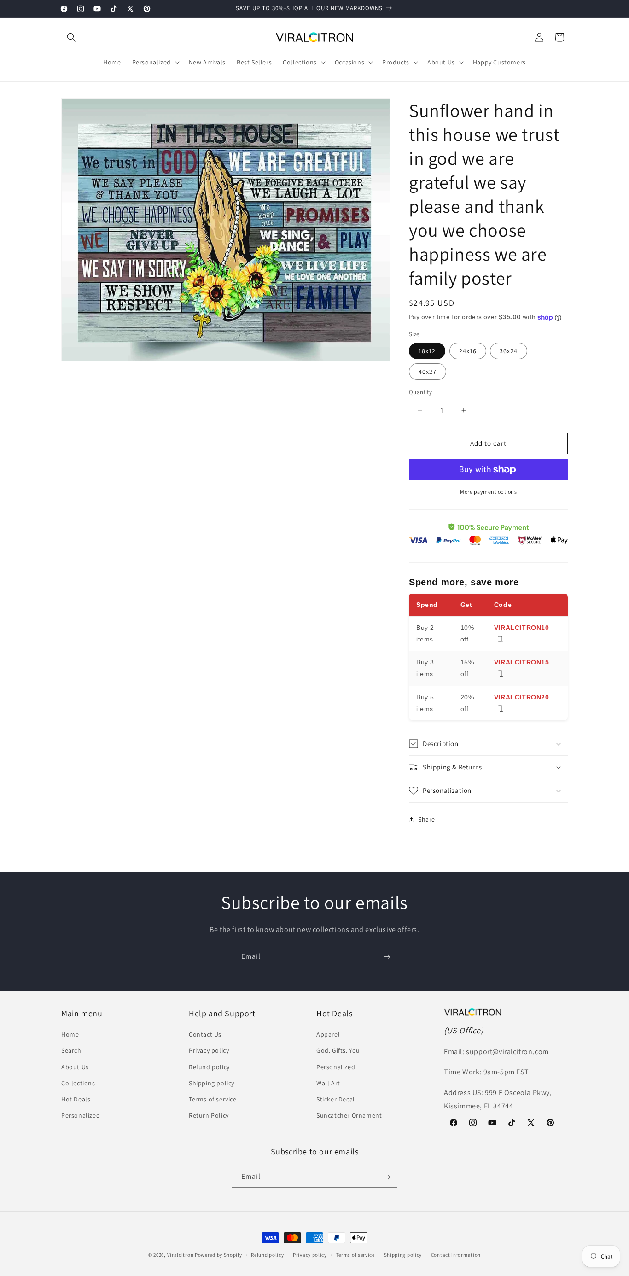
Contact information (456, 1254)
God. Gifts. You (338, 1051)
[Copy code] (500, 640)
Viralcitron (180, 1255)
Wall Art (328, 1083)
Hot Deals (75, 1099)
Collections (78, 1083)
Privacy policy (209, 1051)
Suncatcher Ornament (349, 1116)
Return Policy (209, 1116)
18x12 (427, 351)
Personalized (80, 1116)
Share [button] (426, 819)
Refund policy (209, 1067)
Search (71, 1051)
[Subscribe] (387, 956)
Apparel (328, 1035)
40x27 (428, 371)
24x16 (468, 351)
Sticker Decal (335, 1099)
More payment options (488, 491)
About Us (75, 1067)
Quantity (420, 392)
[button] (71, 37)
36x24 (509, 351)
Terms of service (213, 1099)
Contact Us (205, 1035)
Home (70, 1035)
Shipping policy (211, 1083)
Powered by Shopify (218, 1255)
